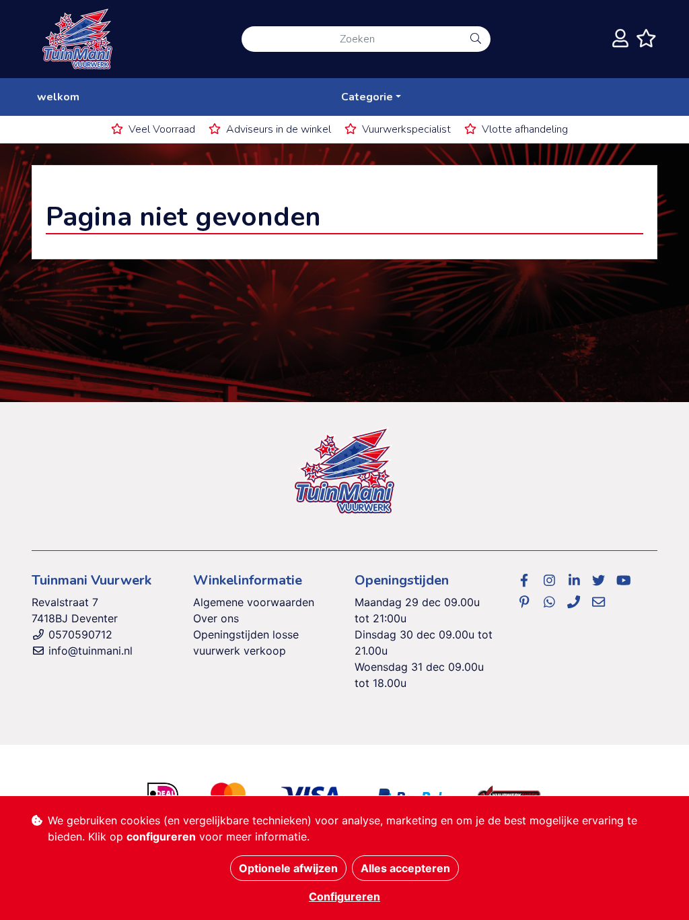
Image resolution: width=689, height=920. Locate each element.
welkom (58, 97)
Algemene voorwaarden (253, 602)
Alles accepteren (405, 868)
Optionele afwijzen (288, 868)
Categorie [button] (367, 97)
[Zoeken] (476, 39)
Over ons (216, 618)
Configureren (344, 896)
